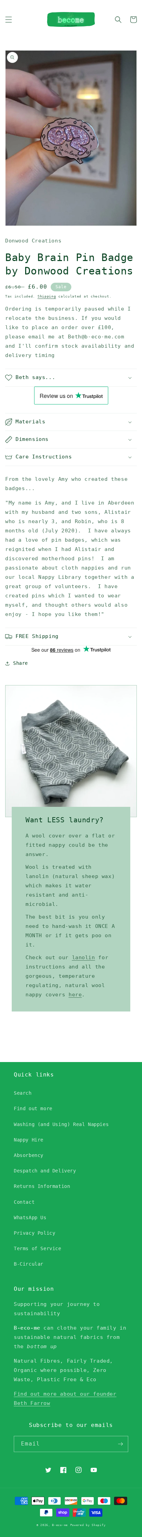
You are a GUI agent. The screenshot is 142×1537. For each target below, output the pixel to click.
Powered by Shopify (88, 1525)
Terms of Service (37, 1248)
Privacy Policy (34, 1233)
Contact (24, 1202)
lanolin (83, 957)
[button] (8, 19)
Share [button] (20, 663)
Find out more (33, 1108)
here (75, 995)
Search (23, 1093)
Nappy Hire (28, 1140)
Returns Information (42, 1186)
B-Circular (28, 1264)
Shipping (47, 296)
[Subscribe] (120, 1444)
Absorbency (28, 1155)
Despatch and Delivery (45, 1170)
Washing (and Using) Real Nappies (61, 1124)
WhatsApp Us (30, 1217)
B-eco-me (60, 1525)
